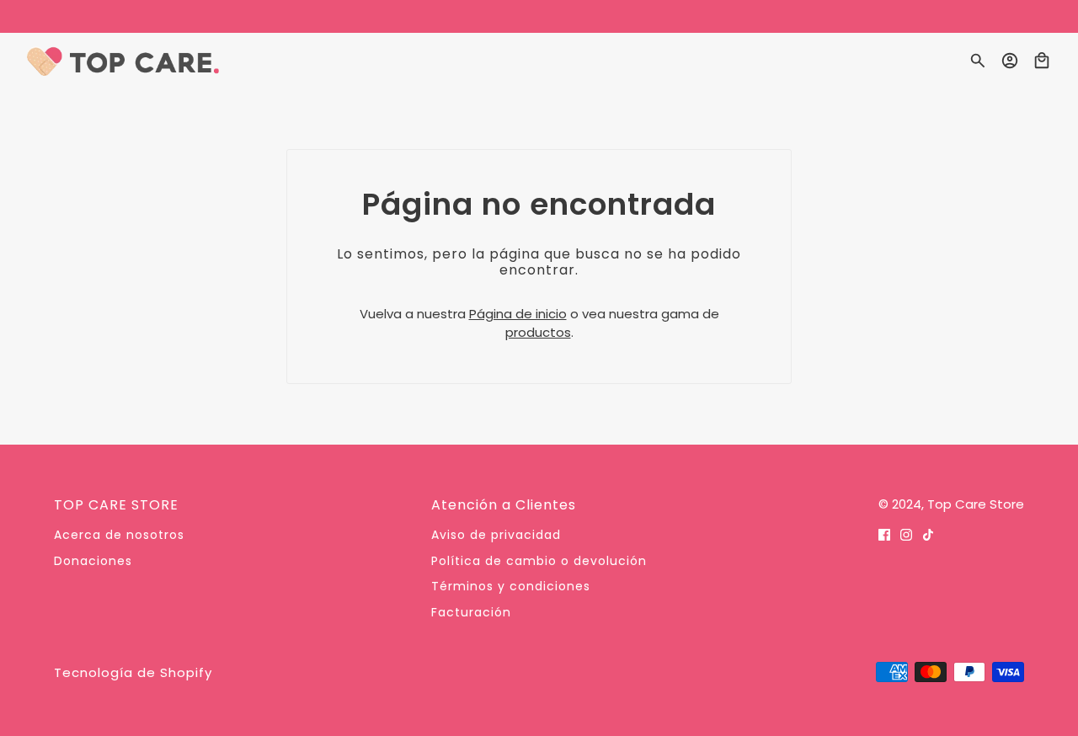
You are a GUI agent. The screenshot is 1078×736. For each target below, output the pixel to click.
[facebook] (884, 534)
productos (538, 332)
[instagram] (906, 534)
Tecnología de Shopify (133, 672)
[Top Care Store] (123, 61)
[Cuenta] (1010, 60)
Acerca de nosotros (119, 534)
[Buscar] (978, 60)
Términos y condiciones (510, 586)
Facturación (471, 612)
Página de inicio (518, 314)
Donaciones (93, 560)
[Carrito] (1042, 60)
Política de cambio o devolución (539, 560)
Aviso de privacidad (496, 534)
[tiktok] (928, 534)
